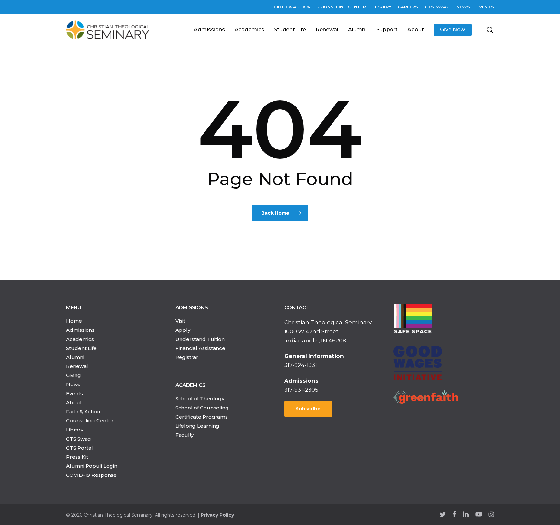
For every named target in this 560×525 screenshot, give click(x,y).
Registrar (186, 357)
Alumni (75, 357)
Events (74, 393)
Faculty (184, 435)
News (73, 384)
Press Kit (77, 457)
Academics (80, 339)
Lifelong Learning (197, 426)
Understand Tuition (200, 339)
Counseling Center (90, 421)
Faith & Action (83, 411)
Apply (182, 330)
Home (74, 321)
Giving (73, 375)
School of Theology (199, 399)
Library (74, 430)
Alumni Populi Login (91, 466)
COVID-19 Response (91, 475)
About (74, 402)
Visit (180, 321)
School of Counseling (202, 408)
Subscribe (308, 409)
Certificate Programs (201, 417)
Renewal (77, 366)
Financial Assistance (200, 348)
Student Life (81, 348)
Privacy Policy (217, 515)
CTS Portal (79, 448)
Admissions (80, 330)
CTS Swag (78, 439)
